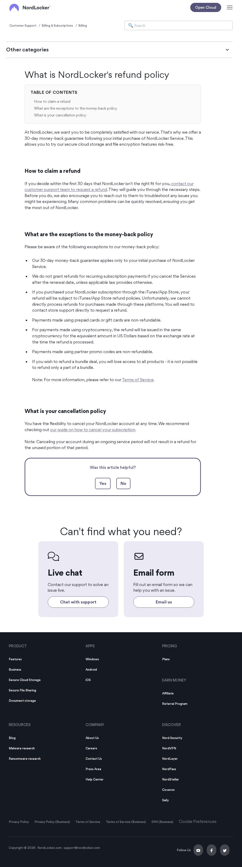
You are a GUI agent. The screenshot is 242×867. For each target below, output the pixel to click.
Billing (82, 25)
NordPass (169, 769)
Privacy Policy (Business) (52, 822)
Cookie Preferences (197, 821)
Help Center (95, 779)
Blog (12, 738)
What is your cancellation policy (60, 115)
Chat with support (78, 601)
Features (15, 659)
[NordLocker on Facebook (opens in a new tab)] (211, 850)
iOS (88, 680)
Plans (166, 659)
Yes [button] (102, 483)
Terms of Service (138, 379)
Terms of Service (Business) (126, 822)
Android (91, 669)
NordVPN (169, 748)
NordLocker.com (49, 848)
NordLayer (170, 758)
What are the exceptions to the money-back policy (75, 108)
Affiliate (168, 693)
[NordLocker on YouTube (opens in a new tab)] (198, 850)
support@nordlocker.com (82, 848)
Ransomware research (25, 758)
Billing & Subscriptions (57, 25)
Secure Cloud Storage (25, 680)
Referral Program (174, 704)
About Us (92, 738)
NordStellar (170, 779)
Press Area (93, 769)
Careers (91, 748)
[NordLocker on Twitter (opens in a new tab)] (224, 850)
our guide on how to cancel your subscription (92, 429)
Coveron (168, 790)
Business (15, 669)
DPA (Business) (162, 822)
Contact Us (94, 758)
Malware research (22, 748)
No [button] (123, 483)
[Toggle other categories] (227, 50)
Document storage (22, 700)
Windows (92, 659)
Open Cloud (205, 7)
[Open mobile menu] (230, 7)
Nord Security (172, 738)
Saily (165, 800)
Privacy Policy (19, 822)
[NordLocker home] (30, 7)
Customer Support (22, 25)
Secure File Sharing (22, 690)
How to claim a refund (52, 101)
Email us (164, 601)
